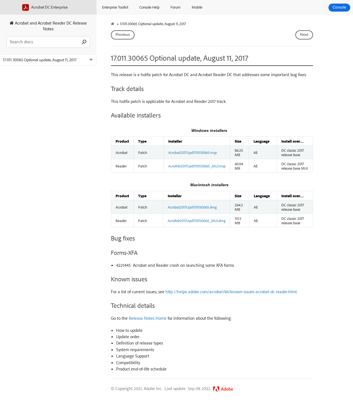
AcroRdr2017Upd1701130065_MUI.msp (197, 165)
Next (304, 35)
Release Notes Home (148, 318)
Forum (175, 7)
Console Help (149, 7)
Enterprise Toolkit (115, 7)
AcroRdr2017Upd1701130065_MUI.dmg (197, 220)
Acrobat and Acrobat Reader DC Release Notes (50, 25)
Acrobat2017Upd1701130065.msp (192, 152)
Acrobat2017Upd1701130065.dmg (192, 206)
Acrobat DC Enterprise (49, 7)
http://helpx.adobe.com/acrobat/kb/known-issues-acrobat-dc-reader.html (231, 291)
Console (339, 7)
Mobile (197, 7)
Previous (123, 35)
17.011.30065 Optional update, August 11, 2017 (40, 59)
